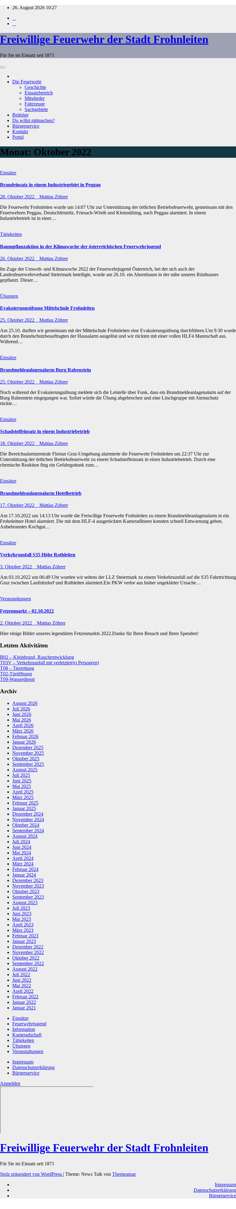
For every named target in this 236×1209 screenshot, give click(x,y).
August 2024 (24, 836)
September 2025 (28, 764)
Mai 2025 (21, 786)
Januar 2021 (24, 1007)
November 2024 (28, 819)
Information (23, 1029)
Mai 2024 (21, 852)
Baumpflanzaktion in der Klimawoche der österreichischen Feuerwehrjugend (80, 246)
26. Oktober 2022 (18, 258)
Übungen (9, 296)
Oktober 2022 (25, 957)
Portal (18, 137)
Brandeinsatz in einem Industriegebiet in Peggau (50, 184)
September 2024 (28, 830)
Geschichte (35, 87)
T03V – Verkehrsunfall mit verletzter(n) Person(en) (49, 662)
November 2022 (28, 952)
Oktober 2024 (25, 825)
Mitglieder (35, 98)
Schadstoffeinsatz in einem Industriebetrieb (45, 431)
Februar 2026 (25, 736)
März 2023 (22, 930)
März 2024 (22, 863)
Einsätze (8, 172)
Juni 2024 (21, 847)
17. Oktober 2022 (18, 505)
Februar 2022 (25, 996)
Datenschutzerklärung (33, 1067)
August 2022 (24, 969)
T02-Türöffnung (16, 673)
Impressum (22, 1061)
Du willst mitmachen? (33, 120)
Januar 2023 (24, 941)
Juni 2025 (21, 780)
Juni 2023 (21, 913)
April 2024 (22, 858)
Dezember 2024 (27, 814)
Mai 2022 (21, 985)
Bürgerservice (25, 126)
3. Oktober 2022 (16, 566)
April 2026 (22, 725)
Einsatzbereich (39, 92)
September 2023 (28, 897)
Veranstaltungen (15, 598)
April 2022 (22, 991)
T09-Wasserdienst (17, 679)
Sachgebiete (36, 109)
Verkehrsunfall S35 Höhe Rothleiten (37, 554)
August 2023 (24, 902)
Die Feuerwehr (26, 81)
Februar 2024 (25, 869)
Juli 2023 (21, 908)
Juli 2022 (21, 974)
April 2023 (22, 924)
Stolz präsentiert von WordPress (31, 1174)
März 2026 (22, 731)
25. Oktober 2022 (18, 320)
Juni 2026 (21, 714)
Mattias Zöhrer (53, 196)
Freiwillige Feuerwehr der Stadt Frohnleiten (104, 39)
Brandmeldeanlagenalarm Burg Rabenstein (45, 369)
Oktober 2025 (25, 758)
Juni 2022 (21, 980)
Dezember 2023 (27, 880)
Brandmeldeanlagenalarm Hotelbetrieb (40, 493)
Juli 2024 (21, 841)
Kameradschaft (26, 1034)
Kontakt (20, 131)
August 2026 (24, 703)
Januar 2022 (24, 1002)
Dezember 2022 (27, 946)
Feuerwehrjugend (29, 1023)
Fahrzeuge (35, 103)
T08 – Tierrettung (17, 668)
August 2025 (24, 769)
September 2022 (28, 963)
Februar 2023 (25, 935)
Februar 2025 (25, 802)
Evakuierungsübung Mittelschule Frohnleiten (47, 308)
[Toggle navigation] (2, 67)
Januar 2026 (24, 742)
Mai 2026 (21, 719)
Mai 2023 (21, 919)
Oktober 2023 (25, 891)
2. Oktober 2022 (16, 623)
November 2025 (28, 753)
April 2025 (22, 791)
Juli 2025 (21, 775)
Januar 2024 (24, 874)
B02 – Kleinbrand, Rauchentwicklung (37, 657)
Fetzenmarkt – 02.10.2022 (27, 611)
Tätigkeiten (11, 234)
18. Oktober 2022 (18, 443)
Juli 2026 (21, 708)
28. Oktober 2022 (18, 196)
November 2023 (28, 886)
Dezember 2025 (27, 747)
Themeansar (124, 1174)
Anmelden (10, 1083)
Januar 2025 (24, 808)
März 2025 (22, 797)
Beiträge (20, 114)
